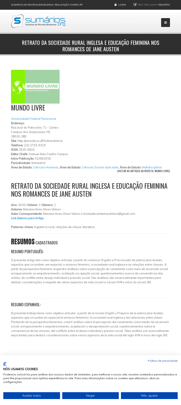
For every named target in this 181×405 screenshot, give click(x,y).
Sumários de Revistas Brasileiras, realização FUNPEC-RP (47, 4)
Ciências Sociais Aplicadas (100, 167)
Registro (164, 4)
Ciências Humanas (45, 167)
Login (122, 4)
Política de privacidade (163, 360)
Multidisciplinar (152, 167)
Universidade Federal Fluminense (33, 118)
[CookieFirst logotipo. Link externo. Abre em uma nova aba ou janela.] (5, 364)
